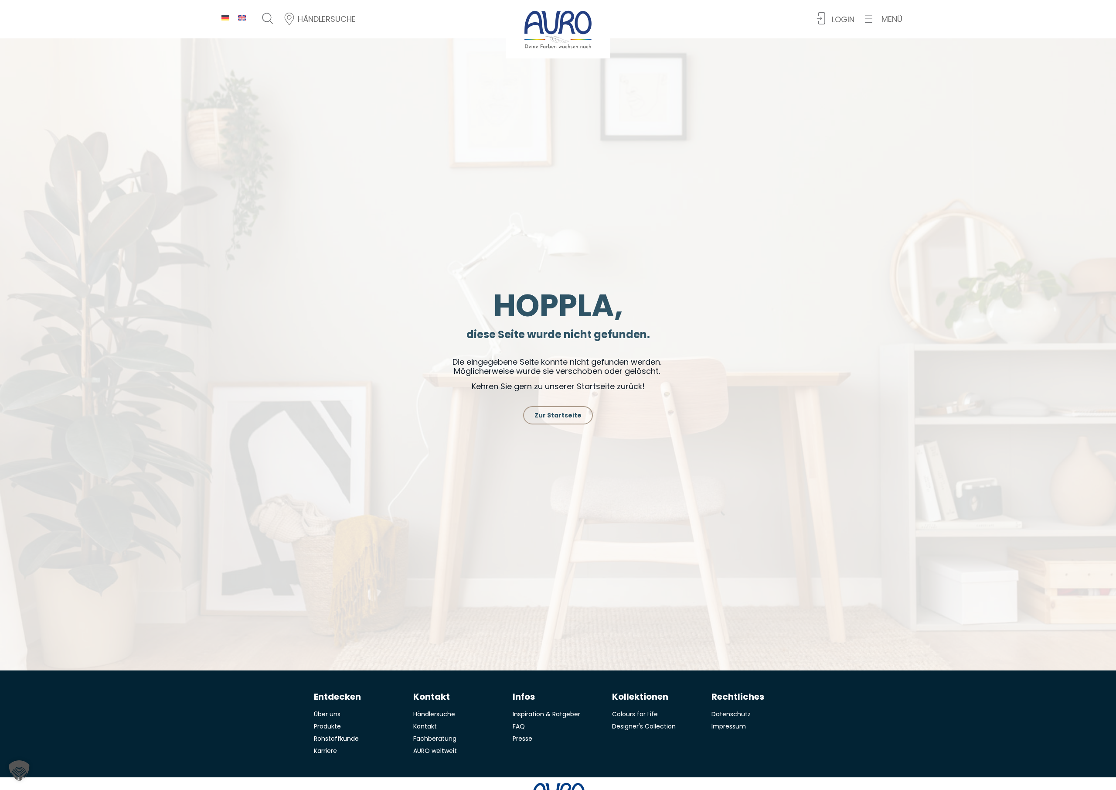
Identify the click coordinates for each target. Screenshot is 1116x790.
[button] (883, 19)
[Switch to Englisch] (242, 17)
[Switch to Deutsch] (225, 17)
